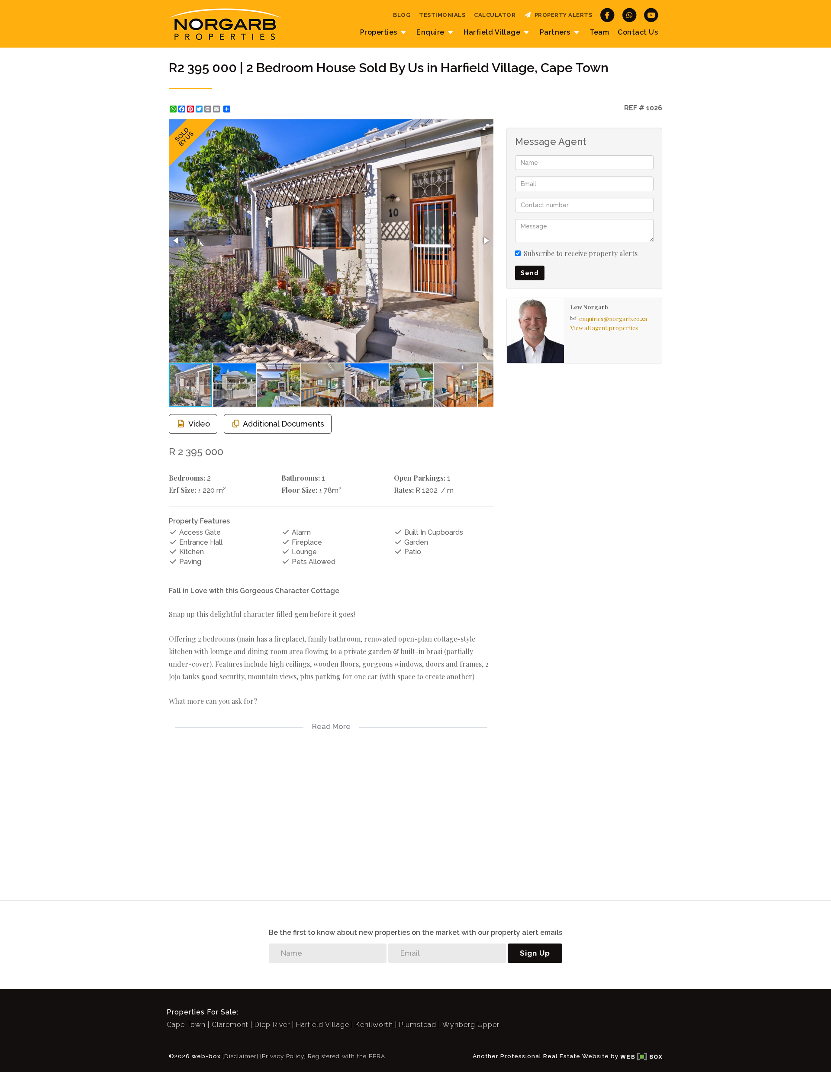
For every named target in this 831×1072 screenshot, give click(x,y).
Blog (401, 15)
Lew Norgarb (589, 307)
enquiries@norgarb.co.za (613, 318)
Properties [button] (379, 32)
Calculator (494, 15)
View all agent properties (604, 327)
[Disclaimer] (240, 1056)
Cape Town (186, 1025)
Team (599, 32)
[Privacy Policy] (283, 1056)
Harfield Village (322, 1025)
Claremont (230, 1025)
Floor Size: (299, 489)
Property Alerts (562, 15)
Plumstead (417, 1025)
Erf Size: (182, 489)
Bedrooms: (187, 477)
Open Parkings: (419, 477)
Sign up (535, 953)
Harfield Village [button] (493, 32)
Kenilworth (374, 1025)
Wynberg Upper (470, 1025)
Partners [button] (556, 32)
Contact (638, 32)
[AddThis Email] (217, 109)
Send (530, 273)
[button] (486, 127)
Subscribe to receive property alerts (581, 253)
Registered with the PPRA (346, 1056)
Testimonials (442, 15)
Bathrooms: (300, 477)
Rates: (404, 489)
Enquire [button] (431, 32)
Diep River (272, 1025)
